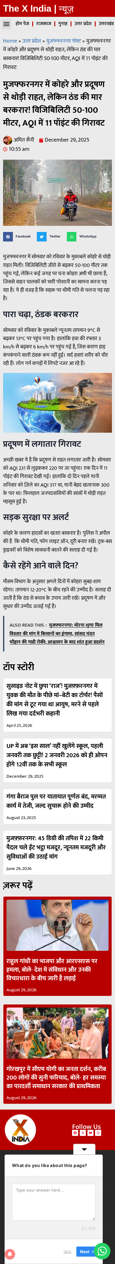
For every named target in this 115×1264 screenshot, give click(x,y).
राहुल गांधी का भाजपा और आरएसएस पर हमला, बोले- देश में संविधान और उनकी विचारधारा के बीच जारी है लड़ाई (52, 970)
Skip (67, 1251)
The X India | (29, 8)
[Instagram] (98, 1133)
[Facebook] (75, 1133)
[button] (6, 24)
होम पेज (22, 24)
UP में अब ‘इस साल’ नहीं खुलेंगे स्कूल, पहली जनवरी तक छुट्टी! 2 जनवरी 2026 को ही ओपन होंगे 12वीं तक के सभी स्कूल (56, 755)
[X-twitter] (83, 1133)
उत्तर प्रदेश (83, 24)
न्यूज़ (66, 9)
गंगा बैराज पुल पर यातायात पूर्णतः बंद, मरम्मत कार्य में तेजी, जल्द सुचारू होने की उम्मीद (56, 801)
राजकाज (43, 24)
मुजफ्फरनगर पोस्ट (63, 41)
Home (10, 41)
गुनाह (62, 24)
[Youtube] (90, 1133)
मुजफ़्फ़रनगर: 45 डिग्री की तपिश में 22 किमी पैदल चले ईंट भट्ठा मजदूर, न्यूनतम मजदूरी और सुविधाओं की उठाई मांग (56, 847)
